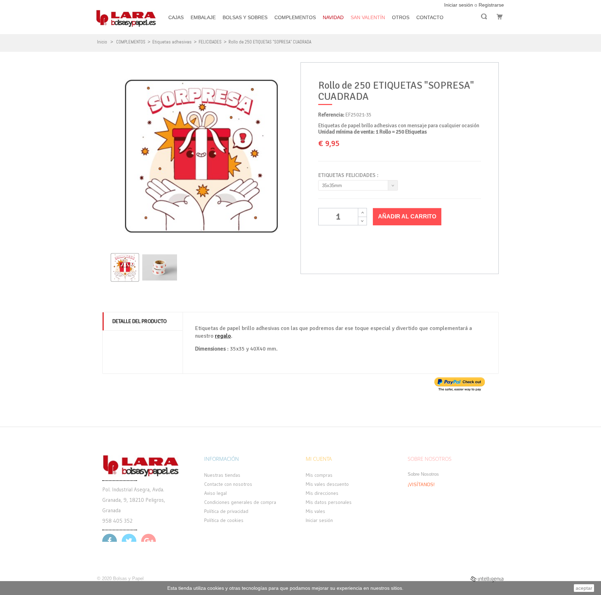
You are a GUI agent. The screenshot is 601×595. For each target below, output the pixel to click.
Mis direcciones (322, 493)
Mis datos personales (329, 502)
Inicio (102, 42)
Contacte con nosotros (228, 484)
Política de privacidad (226, 511)
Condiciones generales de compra (240, 502)
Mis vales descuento (327, 484)
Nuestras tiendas (222, 475)
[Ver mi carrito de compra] (499, 16)
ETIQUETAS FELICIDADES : (349, 175)
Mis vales (315, 511)
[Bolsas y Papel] (126, 14)
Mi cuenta (319, 458)
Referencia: (331, 115)
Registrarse (491, 5)
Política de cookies (223, 520)
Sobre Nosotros (423, 474)
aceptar (584, 588)
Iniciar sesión (459, 5)
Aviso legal (215, 493)
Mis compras (319, 475)
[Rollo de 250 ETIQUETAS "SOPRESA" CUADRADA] (124, 267)
